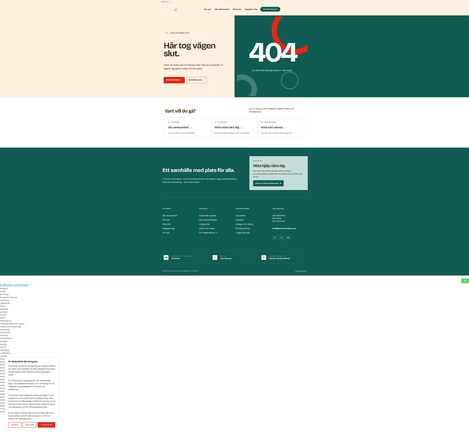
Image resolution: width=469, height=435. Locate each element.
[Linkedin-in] (288, 237)
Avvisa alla (29, 425)
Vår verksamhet (222, 9)
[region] (32, 394)
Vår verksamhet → (180, 127)
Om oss (207, 9)
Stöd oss (237, 9)
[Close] (56, 359)
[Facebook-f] (274, 237)
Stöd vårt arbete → (273, 127)
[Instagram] (281, 237)
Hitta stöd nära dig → (228, 127)
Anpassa (14, 425)
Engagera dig (251, 9)
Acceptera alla (46, 425)
